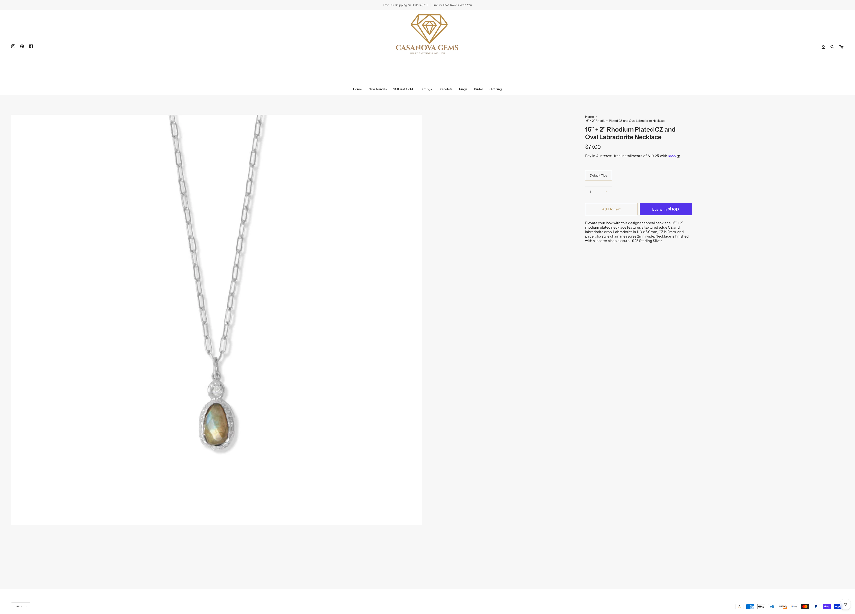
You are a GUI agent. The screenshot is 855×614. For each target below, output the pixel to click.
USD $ (19, 606)
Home (589, 117)
